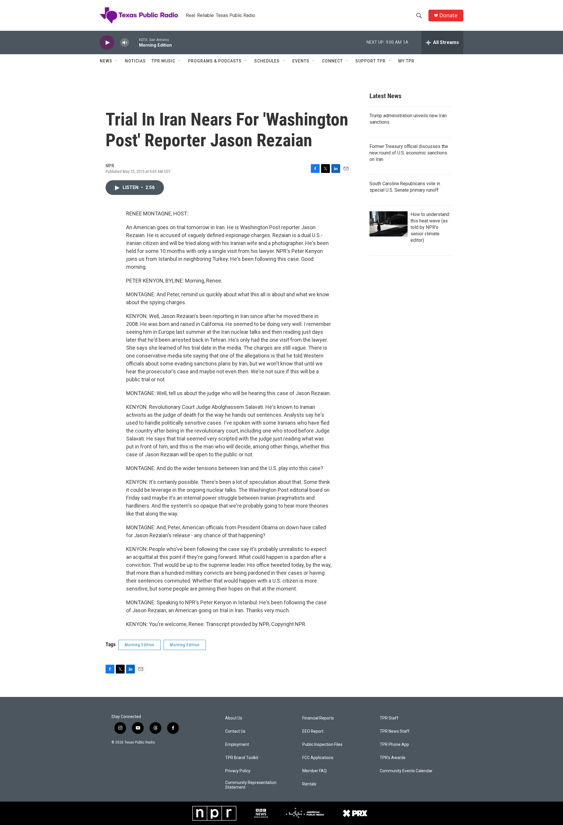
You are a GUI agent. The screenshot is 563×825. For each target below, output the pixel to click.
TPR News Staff (395, 731)
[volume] (125, 42)
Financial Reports (318, 718)
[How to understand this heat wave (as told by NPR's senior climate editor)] (388, 224)
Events (300, 61)
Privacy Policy (237, 771)
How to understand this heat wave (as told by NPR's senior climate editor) (430, 227)
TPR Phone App (394, 744)
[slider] (134, 42)
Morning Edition (140, 644)
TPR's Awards (393, 758)
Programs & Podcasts (215, 61)
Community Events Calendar (406, 771)
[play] (107, 42)
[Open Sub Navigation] (116, 61)
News (106, 61)
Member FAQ (314, 771)
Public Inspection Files (322, 744)
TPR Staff (389, 718)
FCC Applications (317, 758)
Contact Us (235, 731)
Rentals (309, 784)
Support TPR (370, 61)
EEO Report (312, 731)
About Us (233, 718)
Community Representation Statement (251, 785)
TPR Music (163, 61)
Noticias (135, 61)
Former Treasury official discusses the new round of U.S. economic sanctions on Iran (408, 153)
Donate (448, 15)
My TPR (406, 61)
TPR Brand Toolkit (241, 758)
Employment (237, 744)
